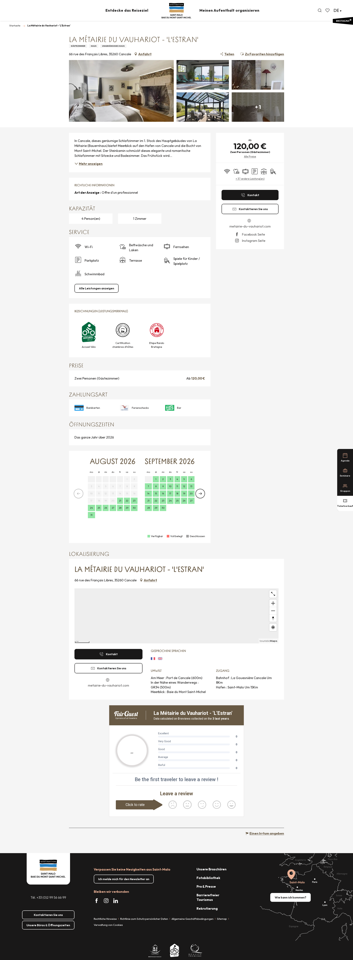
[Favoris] (328, 10)
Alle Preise (250, 156)
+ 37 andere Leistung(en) (250, 178)
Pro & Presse (206, 886)
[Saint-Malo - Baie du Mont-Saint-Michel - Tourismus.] (176, 11)
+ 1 (258, 107)
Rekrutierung (207, 908)
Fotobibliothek (208, 878)
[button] (319, 10)
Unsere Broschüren (212, 869)
